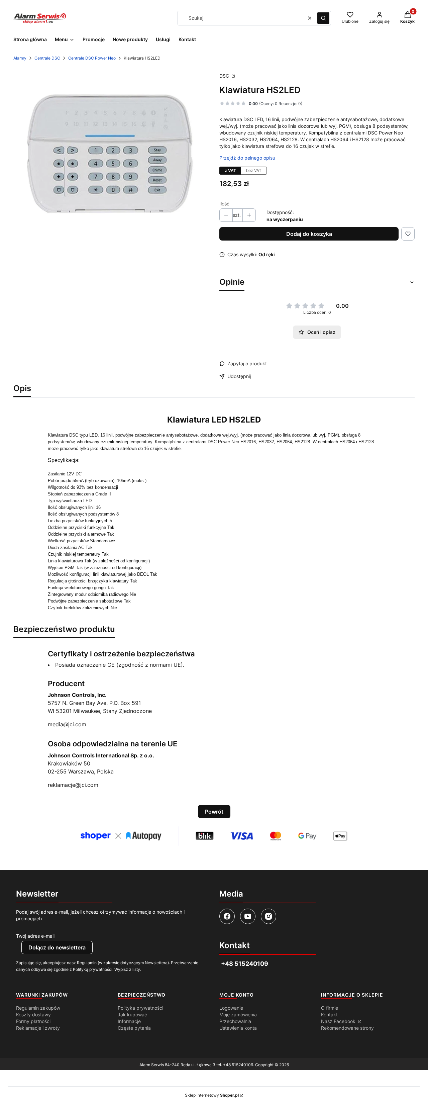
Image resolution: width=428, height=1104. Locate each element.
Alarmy (19, 58)
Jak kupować (132, 1014)
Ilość (224, 203)
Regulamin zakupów (38, 1008)
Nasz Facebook (339, 1021)
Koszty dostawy (33, 1014)
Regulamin (87, 962)
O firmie (329, 1008)
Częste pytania (134, 1028)
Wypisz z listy (127, 969)
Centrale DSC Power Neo (92, 58)
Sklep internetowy (212, 1095)
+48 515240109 (238, 1064)
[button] (323, 18)
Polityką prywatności (92, 969)
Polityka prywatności (140, 1008)
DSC (224, 76)
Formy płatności (33, 1021)
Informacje (129, 1021)
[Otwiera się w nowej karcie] (227, 916)
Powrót (214, 811)
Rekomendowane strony (347, 1028)
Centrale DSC (47, 58)
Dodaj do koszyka (309, 234)
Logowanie (231, 1008)
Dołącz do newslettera (57, 947)
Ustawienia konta (238, 1028)
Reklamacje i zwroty (38, 1028)
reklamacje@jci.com (73, 784)
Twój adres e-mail (35, 936)
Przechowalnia (235, 1021)
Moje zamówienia (238, 1014)
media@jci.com (67, 724)
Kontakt (329, 1014)
